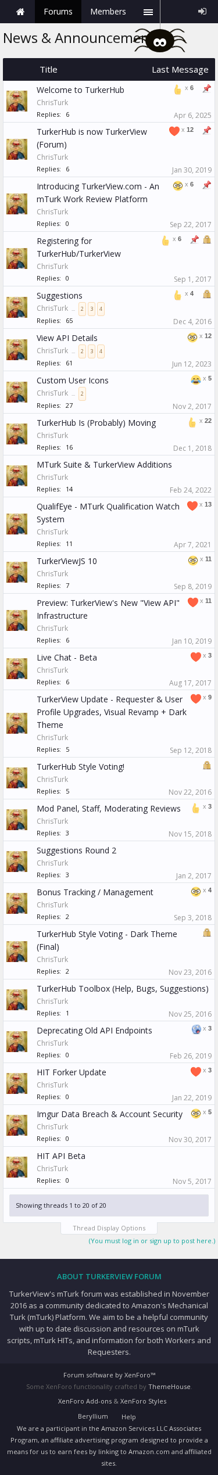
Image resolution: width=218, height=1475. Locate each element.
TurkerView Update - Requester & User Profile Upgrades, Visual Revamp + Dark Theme (112, 712)
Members (108, 11)
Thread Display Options (109, 1227)
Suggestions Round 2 (76, 850)
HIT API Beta (61, 1155)
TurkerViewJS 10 (67, 560)
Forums (58, 11)
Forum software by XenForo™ (109, 1374)
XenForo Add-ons (85, 1401)
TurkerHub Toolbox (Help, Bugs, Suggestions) (123, 988)
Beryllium (93, 1416)
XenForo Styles (143, 1401)
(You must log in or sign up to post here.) (152, 1240)
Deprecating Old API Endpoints (94, 1030)
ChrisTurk (52, 102)
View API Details (67, 337)
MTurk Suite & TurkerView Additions (104, 464)
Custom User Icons (73, 380)
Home (20, 11)
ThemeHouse (169, 1386)
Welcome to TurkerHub (80, 89)
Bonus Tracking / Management (95, 892)
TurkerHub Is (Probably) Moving (96, 422)
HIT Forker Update (71, 1072)
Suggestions (60, 295)
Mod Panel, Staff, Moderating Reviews (109, 808)
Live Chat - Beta (67, 657)
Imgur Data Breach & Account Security (110, 1113)
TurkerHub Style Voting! (80, 766)
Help (128, 1416)
